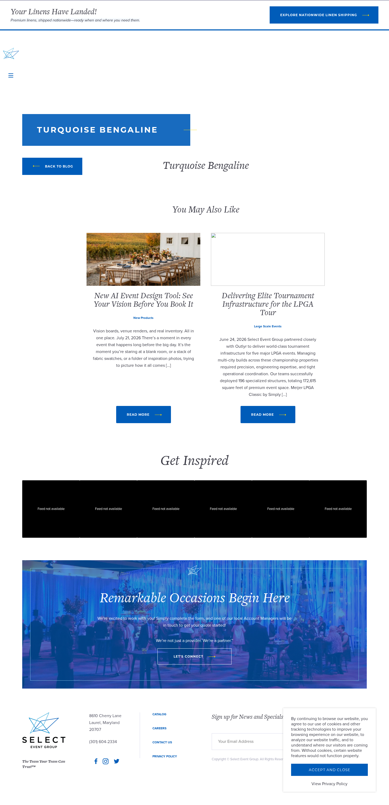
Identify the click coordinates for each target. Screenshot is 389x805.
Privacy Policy (164, 756)
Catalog (159, 714)
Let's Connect (188, 656)
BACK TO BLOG (59, 166)
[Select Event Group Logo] (11, 53)
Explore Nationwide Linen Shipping (318, 15)
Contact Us (162, 742)
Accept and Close (329, 770)
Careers (159, 728)
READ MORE (138, 415)
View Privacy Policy (329, 783)
